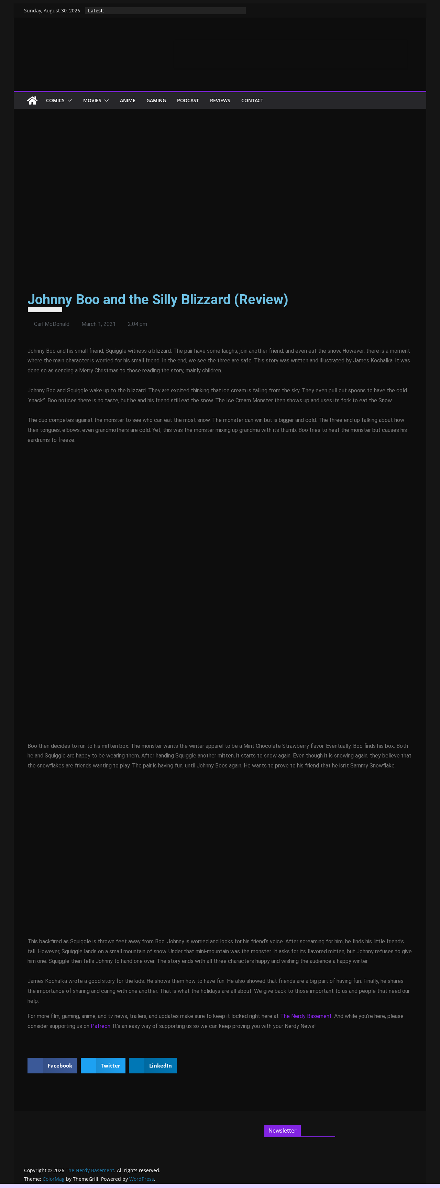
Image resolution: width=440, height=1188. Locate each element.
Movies (92, 100)
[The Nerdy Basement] (32, 100)
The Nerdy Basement (306, 1016)
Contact (252, 100)
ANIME (127, 100)
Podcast (188, 100)
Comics (55, 100)
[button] (68, 100)
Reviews (220, 100)
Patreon (100, 1026)
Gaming (156, 100)
